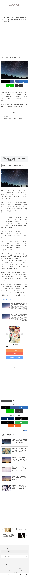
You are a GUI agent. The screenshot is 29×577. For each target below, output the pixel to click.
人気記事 (8, 570)
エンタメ (4, 400)
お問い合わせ (14, 572)
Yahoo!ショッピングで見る (14, 357)
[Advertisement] (14, 40)
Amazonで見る (14, 350)
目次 (12, 112)
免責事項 (21, 570)
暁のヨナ (10, 400)
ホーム (7, 564)
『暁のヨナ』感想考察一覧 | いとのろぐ (12, 299)
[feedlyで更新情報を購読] (21, 422)
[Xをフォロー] (21, 418)
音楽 (8, 568)
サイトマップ (21, 564)
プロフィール (7, 566)
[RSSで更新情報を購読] (14, 425)
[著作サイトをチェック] (7, 418)
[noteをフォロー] (7, 422)
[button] (19, 85)
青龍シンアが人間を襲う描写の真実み (13, 118)
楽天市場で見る (14, 353)
